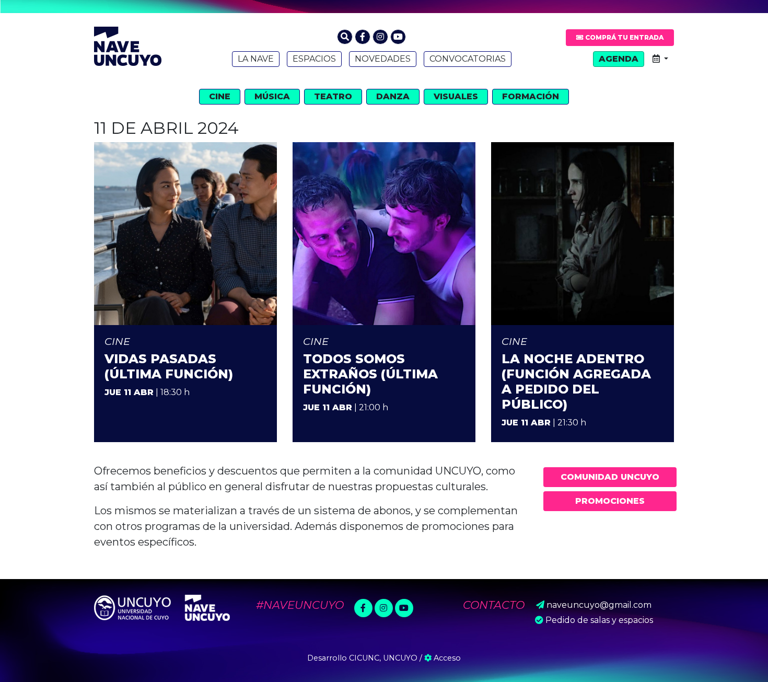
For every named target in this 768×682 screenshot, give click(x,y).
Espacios (314, 59)
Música (272, 96)
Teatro (333, 96)
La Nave (256, 59)
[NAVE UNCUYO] (127, 45)
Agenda (618, 59)
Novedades (383, 59)
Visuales (456, 96)
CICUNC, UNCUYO (383, 658)
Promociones (610, 501)
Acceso (446, 658)
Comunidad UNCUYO (610, 477)
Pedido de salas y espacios (599, 620)
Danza (393, 96)
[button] (345, 36)
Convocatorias (467, 59)
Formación (530, 96)
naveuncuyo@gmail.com (598, 605)
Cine (219, 96)
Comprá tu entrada (624, 37)
